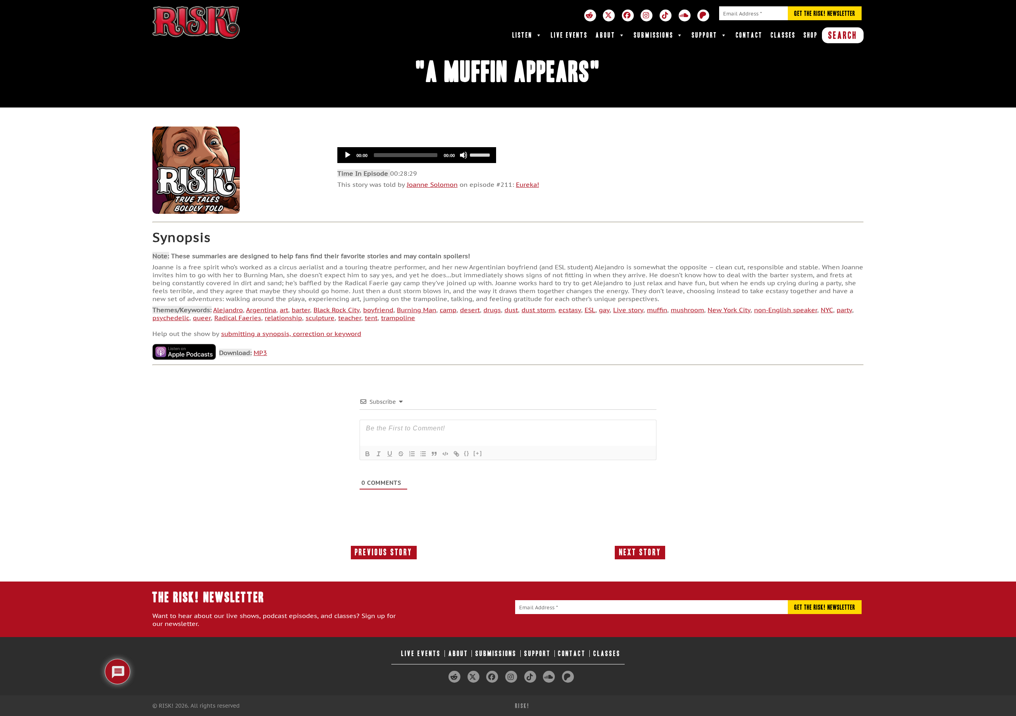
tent (371, 318)
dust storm (538, 310)
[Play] (348, 155)
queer (202, 318)
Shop (811, 35)
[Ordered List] (412, 454)
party (844, 310)
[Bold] (367, 454)
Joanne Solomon (432, 184)
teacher (349, 318)
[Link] (456, 454)
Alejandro (228, 310)
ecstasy (569, 310)
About (606, 35)
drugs (492, 310)
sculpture (320, 318)
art (284, 310)
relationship (283, 318)
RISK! (522, 706)
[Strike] (400, 454)
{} (467, 453)
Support (705, 35)
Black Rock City (337, 310)
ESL (590, 310)
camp (448, 310)
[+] (477, 453)
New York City (729, 310)
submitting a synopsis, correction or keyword (291, 334)
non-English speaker (785, 310)
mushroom (687, 310)
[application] (416, 155)
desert (470, 310)
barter (301, 310)
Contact (749, 35)
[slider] (481, 154)
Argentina (261, 310)
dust (511, 310)
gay (604, 310)
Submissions (653, 35)
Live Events (569, 35)
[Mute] (464, 155)
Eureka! (527, 184)
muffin (657, 310)
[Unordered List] (423, 454)
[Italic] (378, 454)
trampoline (398, 318)
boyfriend (378, 310)
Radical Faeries (237, 318)
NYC (827, 310)
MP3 (260, 353)
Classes (783, 35)
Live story (628, 310)
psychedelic (170, 318)
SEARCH (842, 35)
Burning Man (416, 310)
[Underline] (389, 454)
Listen (522, 35)
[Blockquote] (434, 454)
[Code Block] (445, 454)
